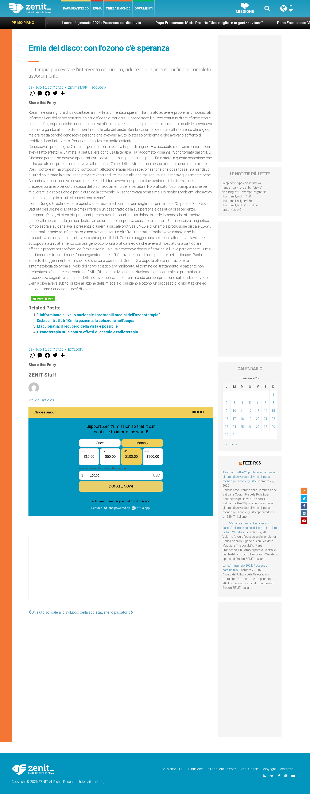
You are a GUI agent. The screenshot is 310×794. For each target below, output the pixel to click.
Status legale (249, 769)
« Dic (225, 444)
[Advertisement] (121, 571)
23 (226, 426)
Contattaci (286, 769)
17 (234, 418)
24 (234, 426)
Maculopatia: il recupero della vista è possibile (77, 326)
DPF (182, 769)
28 (265, 426)
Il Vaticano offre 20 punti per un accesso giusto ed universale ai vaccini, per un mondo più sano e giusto (249, 477)
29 (273, 426)
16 (226, 418)
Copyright (269, 769)
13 (257, 410)
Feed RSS (252, 463)
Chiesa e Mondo (118, 8)
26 (250, 426)
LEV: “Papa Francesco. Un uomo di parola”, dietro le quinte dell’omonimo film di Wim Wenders (249, 528)
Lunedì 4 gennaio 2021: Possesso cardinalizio (78, 22)
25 (242, 426)
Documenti (144, 8)
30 (226, 434)
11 (242, 410)
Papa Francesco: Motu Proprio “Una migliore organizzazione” (185, 22)
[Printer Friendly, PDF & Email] (43, 298)
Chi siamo (169, 769)
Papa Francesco (76, 8)
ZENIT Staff (77, 87)
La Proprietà (215, 769)
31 (234, 434)
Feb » (233, 444)
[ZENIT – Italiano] (35, 8)
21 (265, 418)
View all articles (41, 400)
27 (257, 426)
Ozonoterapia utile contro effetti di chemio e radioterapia (87, 332)
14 (265, 410)
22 (273, 418)
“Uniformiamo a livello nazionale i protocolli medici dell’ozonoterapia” (98, 315)
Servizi (232, 769)
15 (273, 410)
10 (234, 410)
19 (250, 418)
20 (257, 418)
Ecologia (99, 87)
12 (250, 410)
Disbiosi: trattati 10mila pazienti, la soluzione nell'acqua (85, 320)
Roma (97, 8)
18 (242, 418)
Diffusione (195, 769)
